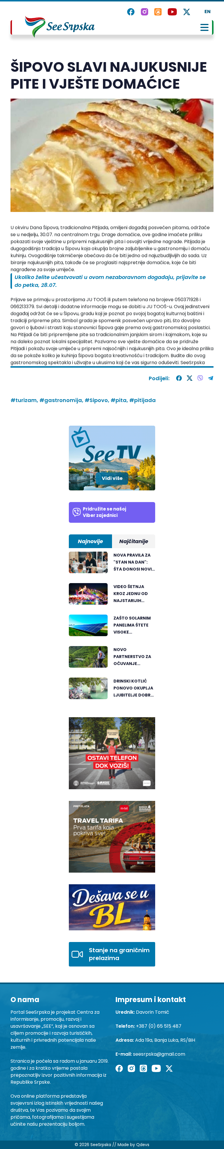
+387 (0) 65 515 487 (158, 1026)
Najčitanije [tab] (133, 541)
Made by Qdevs (133, 1145)
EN (207, 11)
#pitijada (142, 400)
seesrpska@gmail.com (159, 1054)
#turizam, (24, 400)
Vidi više (112, 478)
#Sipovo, (98, 400)
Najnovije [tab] (90, 541)
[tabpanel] (112, 629)
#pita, (120, 400)
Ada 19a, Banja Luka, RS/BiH (165, 1040)
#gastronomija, (62, 400)
